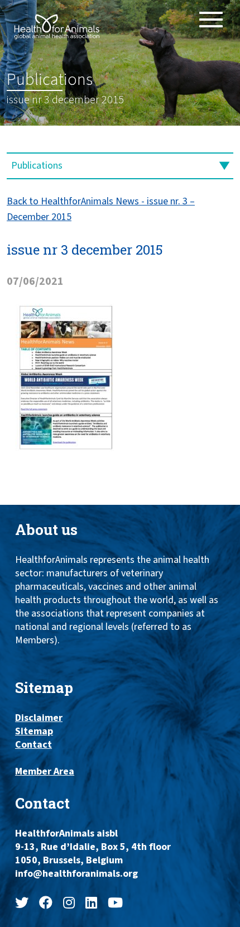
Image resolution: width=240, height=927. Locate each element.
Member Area (44, 771)
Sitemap (34, 731)
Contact (33, 745)
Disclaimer (39, 718)
